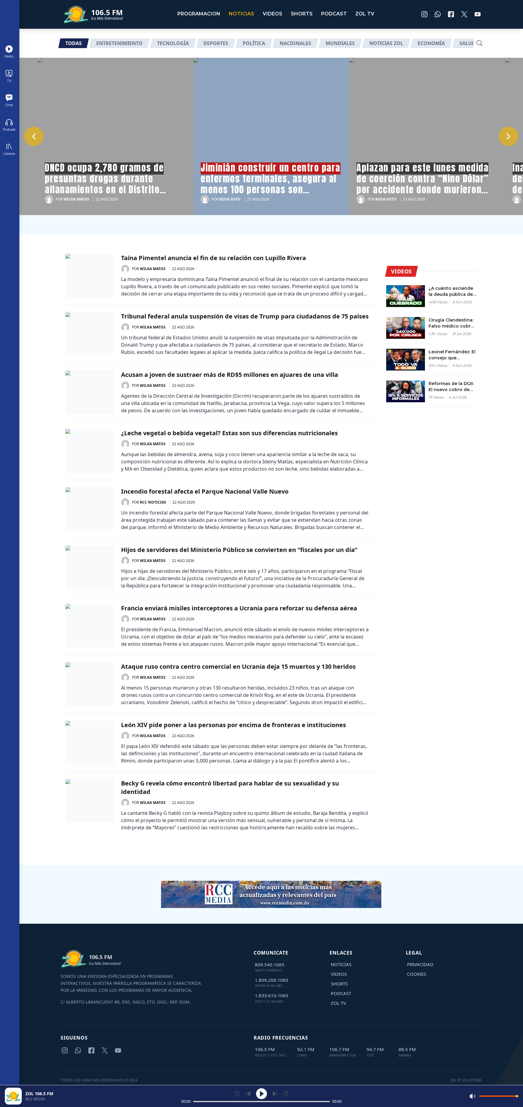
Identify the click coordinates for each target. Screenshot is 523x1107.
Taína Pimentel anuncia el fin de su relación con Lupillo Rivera (213, 258)
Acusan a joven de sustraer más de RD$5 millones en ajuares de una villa (229, 375)
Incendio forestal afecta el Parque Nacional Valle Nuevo (204, 491)
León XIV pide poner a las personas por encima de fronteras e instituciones (233, 725)
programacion (198, 14)
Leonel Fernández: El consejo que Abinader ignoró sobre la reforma (452, 355)
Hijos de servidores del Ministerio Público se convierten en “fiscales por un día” (239, 550)
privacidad (420, 964)
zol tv (364, 14)
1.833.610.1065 (271, 995)
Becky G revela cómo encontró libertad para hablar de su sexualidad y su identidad (230, 787)
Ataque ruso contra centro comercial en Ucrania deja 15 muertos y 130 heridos (238, 666)
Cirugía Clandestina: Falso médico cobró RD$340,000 (451, 323)
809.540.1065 (270, 965)
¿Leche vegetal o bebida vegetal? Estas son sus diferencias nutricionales (229, 433)
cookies (416, 974)
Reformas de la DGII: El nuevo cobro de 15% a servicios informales (451, 387)
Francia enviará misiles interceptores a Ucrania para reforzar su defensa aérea (239, 608)
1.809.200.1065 (271, 980)
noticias (241, 14)
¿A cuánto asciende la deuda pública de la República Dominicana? (451, 291)
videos (272, 14)
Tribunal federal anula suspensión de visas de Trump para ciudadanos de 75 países (245, 316)
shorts (302, 14)
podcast (334, 14)
